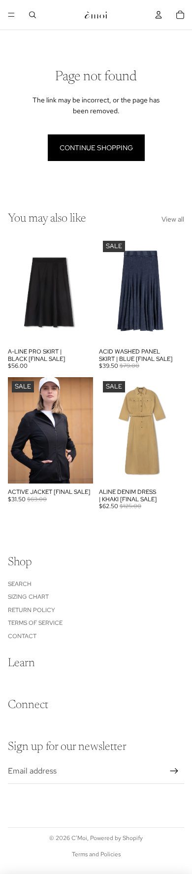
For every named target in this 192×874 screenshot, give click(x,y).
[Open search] (32, 15)
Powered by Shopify (116, 838)
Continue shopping (96, 147)
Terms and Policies (96, 854)
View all (172, 219)
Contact (22, 636)
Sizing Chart (28, 597)
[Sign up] (174, 771)
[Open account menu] (158, 15)
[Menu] (11, 14)
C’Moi (79, 838)
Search (20, 584)
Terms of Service (35, 623)
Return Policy (31, 610)
